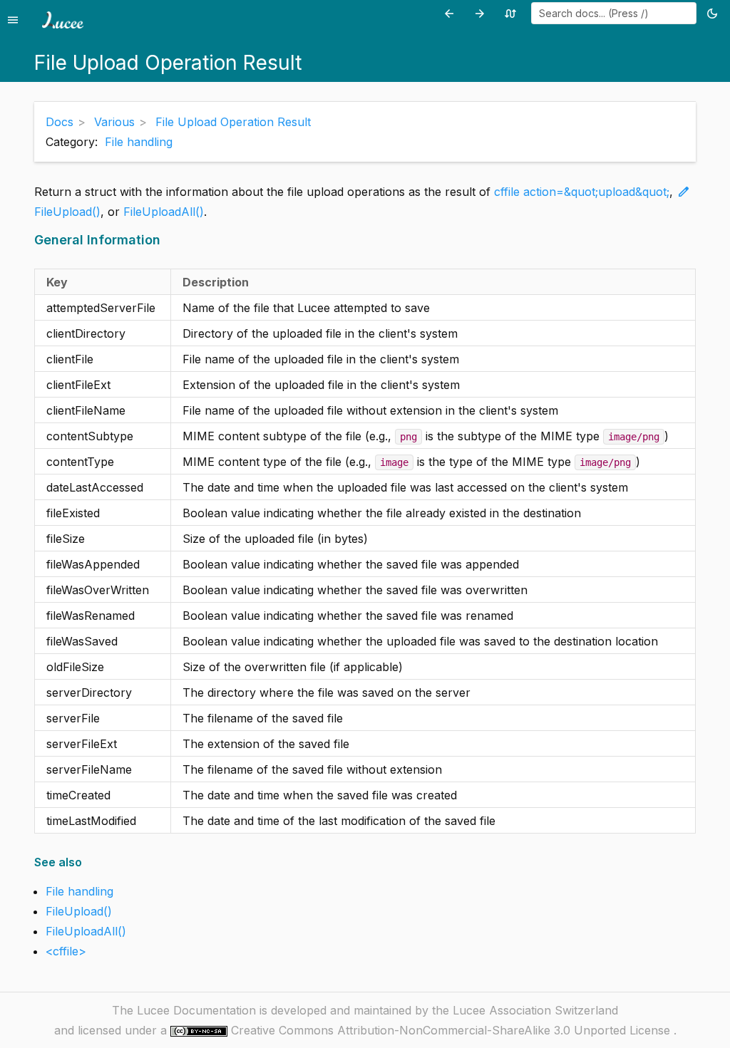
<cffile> (66, 951)
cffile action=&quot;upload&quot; (581, 192)
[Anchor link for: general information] (165, 239)
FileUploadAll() (163, 211)
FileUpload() (67, 211)
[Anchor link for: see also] (86, 862)
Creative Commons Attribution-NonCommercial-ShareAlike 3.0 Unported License (452, 1030)
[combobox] (613, 13)
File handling (139, 142)
